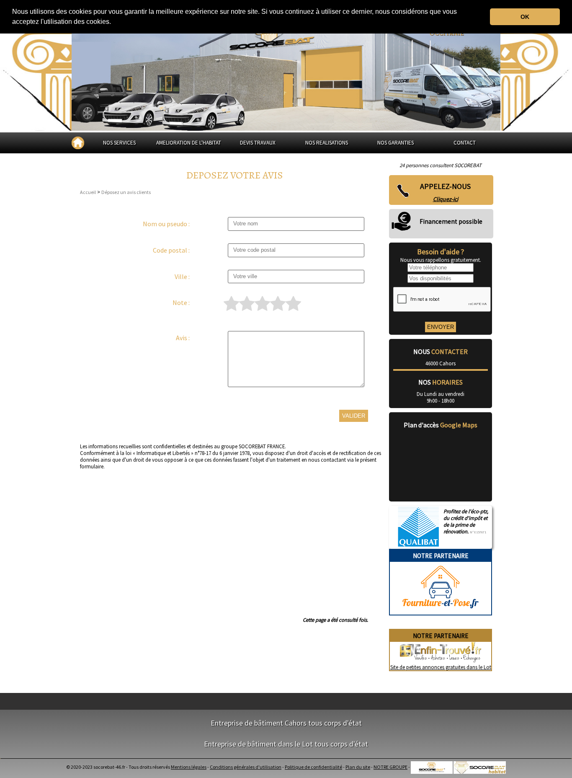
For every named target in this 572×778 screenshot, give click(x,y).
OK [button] (524, 16)
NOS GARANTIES (395, 142)
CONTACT (464, 142)
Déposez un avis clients (126, 192)
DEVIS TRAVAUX (258, 142)
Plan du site (357, 767)
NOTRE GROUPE (390, 767)
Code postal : (171, 250)
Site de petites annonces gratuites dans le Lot (440, 667)
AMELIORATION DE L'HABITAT (188, 142)
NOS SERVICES (119, 142)
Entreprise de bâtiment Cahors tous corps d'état (286, 723)
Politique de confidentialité (313, 767)
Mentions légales (188, 767)
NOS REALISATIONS (326, 142)
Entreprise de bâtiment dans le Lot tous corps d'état (286, 744)
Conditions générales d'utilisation (245, 767)
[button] (114, 22)
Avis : (183, 337)
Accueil (88, 192)
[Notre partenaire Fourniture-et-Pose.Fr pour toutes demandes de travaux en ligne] (440, 611)
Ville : (182, 276)
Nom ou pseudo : (166, 224)
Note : (181, 302)
